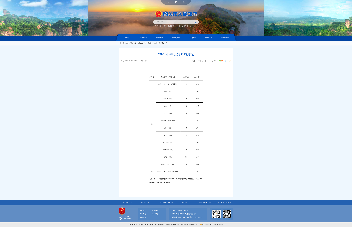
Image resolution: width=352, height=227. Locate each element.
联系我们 (143, 214)
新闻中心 (143, 38)
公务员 (178, 26)
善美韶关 (225, 38)
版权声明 (155, 210)
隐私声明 (155, 214)
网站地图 (143, 210)
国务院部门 (126, 202)
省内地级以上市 (165, 202)
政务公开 (159, 38)
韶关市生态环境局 (154, 43)
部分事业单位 (203, 202)
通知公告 (164, 43)
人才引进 (185, 26)
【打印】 (192, 61)
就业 (191, 26)
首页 (127, 38)
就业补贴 (171, 26)
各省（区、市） (146, 202)
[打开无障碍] (184, 2)
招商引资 (208, 38)
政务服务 (176, 38)
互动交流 (192, 38)
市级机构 (184, 202)
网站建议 (143, 217)
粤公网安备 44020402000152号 (212, 224)
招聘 (164, 26)
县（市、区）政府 (223, 202)
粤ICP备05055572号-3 (172, 224)
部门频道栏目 (142, 43)
